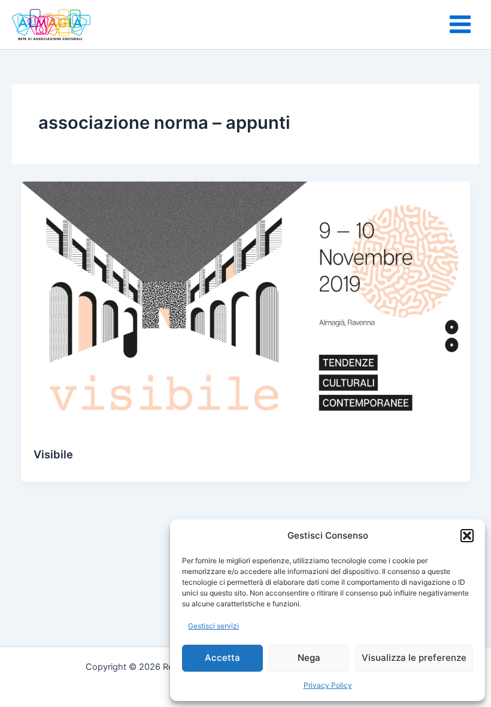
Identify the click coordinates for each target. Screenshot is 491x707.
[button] (467, 536)
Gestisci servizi (213, 625)
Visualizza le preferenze (414, 657)
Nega (309, 657)
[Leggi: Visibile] (246, 307)
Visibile (53, 454)
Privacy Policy (328, 685)
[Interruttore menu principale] (460, 25)
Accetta (222, 657)
